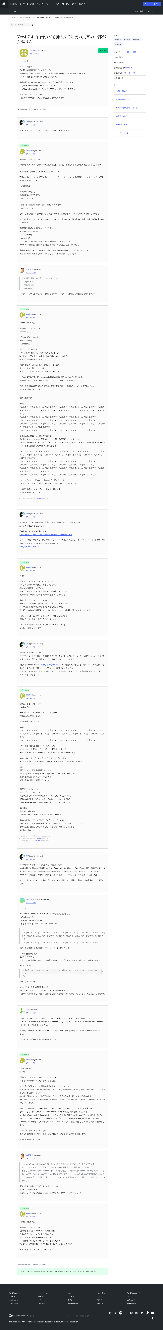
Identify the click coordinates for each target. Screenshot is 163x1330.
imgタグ (127, 39)
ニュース (12, 1296)
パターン (41, 1304)
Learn (70, 1293)
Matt (129, 1296)
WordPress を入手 (152, 4)
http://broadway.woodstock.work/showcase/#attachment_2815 (46, 534)
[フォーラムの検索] (32, 24)
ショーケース (43, 1293)
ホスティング (13, 1300)
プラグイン (42, 1300)
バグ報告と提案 (24, 18)
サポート (71, 1296)
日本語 (32, 1316)
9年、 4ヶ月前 (34, 53)
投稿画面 (136, 39)
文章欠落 (118, 44)
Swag (100, 1304)
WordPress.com (133, 1293)
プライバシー (13, 1304)
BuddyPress (132, 1304)
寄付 (99, 1300)
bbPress (131, 1300)
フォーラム (13, 11)
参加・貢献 (101, 1293)
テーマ (40, 1296)
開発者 (70, 1300)
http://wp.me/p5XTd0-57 (30, 547)
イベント (100, 1296)
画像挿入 (118, 39)
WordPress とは (14, 1293)
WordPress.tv (74, 1304)
